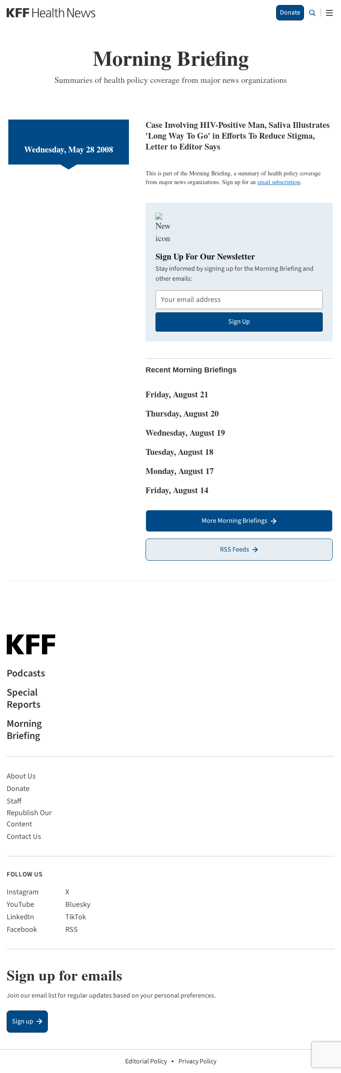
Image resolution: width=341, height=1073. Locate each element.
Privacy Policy (197, 1061)
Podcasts (26, 674)
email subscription (278, 182)
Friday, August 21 (177, 394)
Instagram (23, 892)
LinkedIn (20, 917)
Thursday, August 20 (182, 413)
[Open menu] (329, 13)
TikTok (75, 917)
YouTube (20, 904)
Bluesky (77, 904)
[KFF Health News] (51, 12)
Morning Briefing (24, 730)
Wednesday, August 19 (185, 433)
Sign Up (239, 321)
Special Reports (23, 699)
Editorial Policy (146, 1061)
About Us (21, 776)
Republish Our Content (29, 818)
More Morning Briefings (234, 520)
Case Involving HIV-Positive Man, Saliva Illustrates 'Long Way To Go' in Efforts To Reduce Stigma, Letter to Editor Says (238, 135)
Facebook (22, 929)
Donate (290, 12)
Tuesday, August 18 (179, 452)
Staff (14, 801)
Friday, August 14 (177, 490)
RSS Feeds (234, 549)
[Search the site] (312, 13)
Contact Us (24, 836)
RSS (71, 929)
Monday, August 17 (180, 471)
